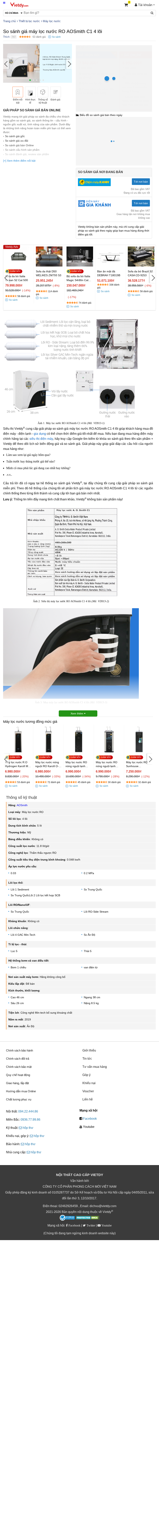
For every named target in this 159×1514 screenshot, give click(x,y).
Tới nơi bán (141, 181)
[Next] (69, 63)
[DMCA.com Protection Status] (87, 1218)
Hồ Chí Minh (93, 47)
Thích (6, 36)
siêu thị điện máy (41, 438)
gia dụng (40, 433)
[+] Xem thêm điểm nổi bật (19, 160)
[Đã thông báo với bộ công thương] (67, 1218)
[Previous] (6, 63)
